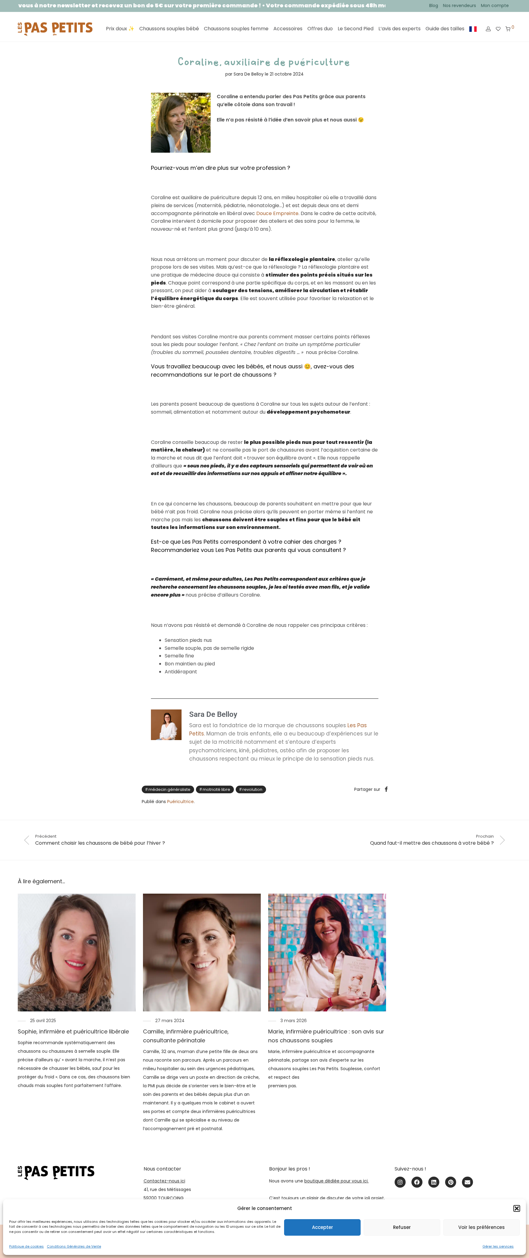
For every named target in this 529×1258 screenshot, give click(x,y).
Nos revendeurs (459, 5)
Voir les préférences (481, 1227)
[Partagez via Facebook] (386, 790)
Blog (433, 5)
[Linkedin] (433, 1182)
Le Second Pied (355, 28)
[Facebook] (416, 1182)
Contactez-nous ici (164, 1181)
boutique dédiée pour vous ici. (336, 1181)
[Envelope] (467, 1182)
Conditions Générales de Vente (74, 1246)
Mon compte (495, 5)
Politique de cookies (26, 1246)
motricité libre (216, 789)
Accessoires (287, 28)
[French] (473, 29)
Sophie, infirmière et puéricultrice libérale (73, 1031)
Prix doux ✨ (120, 28)
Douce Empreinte (277, 213)
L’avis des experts (399, 28)
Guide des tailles (445, 28)
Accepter (322, 1227)
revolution (252, 789)
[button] (517, 1208)
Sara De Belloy (249, 74)
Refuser (402, 1227)
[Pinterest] (450, 1182)
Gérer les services (498, 1246)
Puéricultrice (180, 801)
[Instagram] (400, 1182)
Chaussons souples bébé (169, 28)
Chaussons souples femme (236, 28)
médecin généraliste (169, 789)
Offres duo (320, 28)
